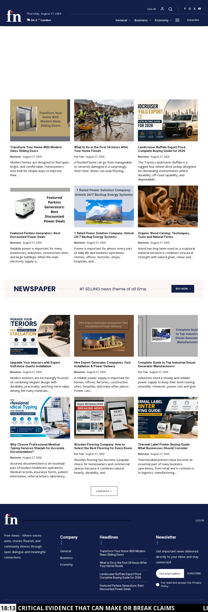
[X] (194, 8)
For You (79, 156)
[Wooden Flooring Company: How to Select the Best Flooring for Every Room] (104, 418)
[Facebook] (184, 8)
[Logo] (14, 16)
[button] (170, 9)
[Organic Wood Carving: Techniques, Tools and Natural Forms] (168, 206)
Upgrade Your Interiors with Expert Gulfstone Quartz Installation (35, 364)
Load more (102, 491)
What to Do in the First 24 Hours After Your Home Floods (123, 564)
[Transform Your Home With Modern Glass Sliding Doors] (40, 120)
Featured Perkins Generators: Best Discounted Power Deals (35, 235)
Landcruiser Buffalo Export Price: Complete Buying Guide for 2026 (162, 149)
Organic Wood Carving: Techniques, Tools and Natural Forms (164, 235)
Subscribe (194, 573)
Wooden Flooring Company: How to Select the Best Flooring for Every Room (103, 446)
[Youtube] (199, 8)
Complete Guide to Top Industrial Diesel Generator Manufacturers (166, 364)
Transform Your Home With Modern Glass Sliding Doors (36, 149)
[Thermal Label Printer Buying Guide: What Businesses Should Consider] (168, 418)
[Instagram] (189, 8)
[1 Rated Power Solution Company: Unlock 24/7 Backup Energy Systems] (104, 206)
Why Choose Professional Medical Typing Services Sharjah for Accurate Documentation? (37, 448)
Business (15, 156)
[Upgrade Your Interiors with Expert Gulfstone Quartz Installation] (40, 336)
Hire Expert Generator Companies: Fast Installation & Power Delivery (102, 364)
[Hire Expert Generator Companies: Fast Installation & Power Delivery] (104, 336)
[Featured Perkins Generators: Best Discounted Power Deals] (40, 206)
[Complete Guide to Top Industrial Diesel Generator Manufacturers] (168, 336)
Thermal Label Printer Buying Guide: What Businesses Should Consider (164, 446)
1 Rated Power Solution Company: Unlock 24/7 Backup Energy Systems (104, 235)
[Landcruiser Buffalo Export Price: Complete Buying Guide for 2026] (168, 120)
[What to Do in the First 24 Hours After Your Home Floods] (104, 120)
